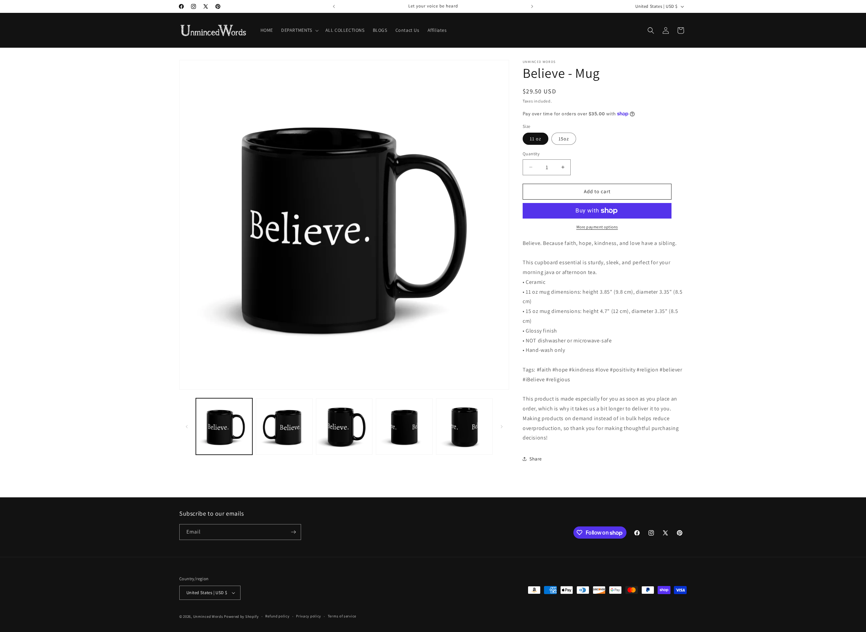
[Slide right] (501, 426)
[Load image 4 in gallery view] (404, 426)
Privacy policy (308, 616)
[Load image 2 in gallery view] (284, 426)
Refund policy (277, 616)
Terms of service (342, 616)
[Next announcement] (532, 6)
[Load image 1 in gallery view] (224, 426)
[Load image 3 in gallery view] (344, 426)
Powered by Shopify (241, 616)
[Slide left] (186, 426)
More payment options (597, 226)
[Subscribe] (293, 532)
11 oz (535, 139)
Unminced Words (208, 616)
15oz (564, 139)
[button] (299, 30)
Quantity (531, 154)
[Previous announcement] (333, 6)
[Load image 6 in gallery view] (464, 426)
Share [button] (535, 459)
